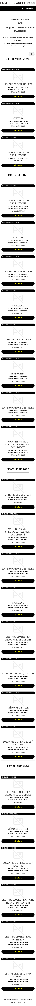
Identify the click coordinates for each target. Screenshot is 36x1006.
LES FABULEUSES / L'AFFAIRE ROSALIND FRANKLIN (18, 901)
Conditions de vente (11, 999)
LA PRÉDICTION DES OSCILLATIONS (18, 154)
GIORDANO (18, 305)
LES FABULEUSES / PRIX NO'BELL (18, 975)
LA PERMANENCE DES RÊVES (18, 407)
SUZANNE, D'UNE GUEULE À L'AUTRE (18, 743)
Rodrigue (15, 1003)
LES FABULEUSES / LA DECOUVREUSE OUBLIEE (18, 638)
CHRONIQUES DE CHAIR (18, 339)
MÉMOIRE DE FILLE (18, 707)
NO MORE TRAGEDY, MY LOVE (18, 673)
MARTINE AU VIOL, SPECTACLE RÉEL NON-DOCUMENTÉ (18, 444)
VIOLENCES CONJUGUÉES (18, 84)
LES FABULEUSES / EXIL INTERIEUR (18, 938)
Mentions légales (26, 999)
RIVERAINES (18, 373)
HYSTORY (18, 118)
